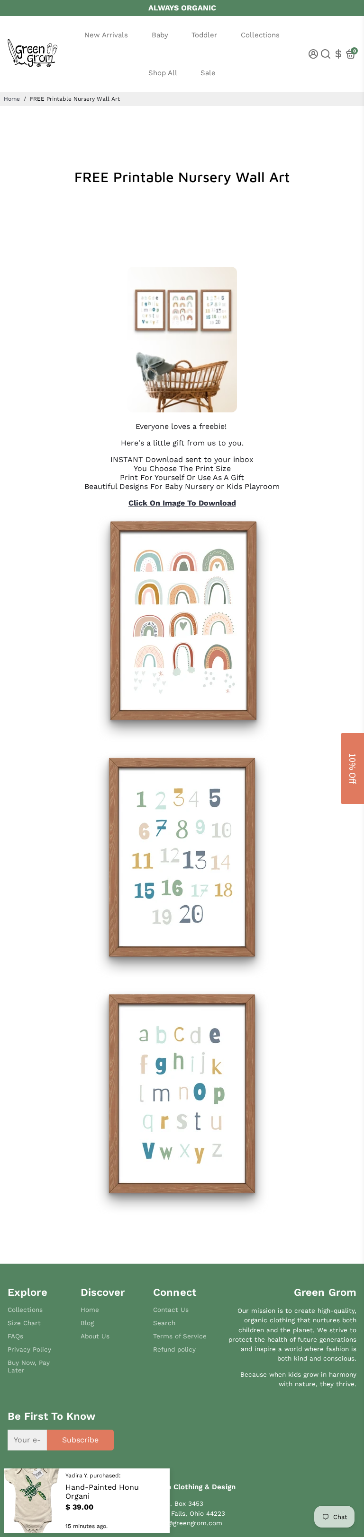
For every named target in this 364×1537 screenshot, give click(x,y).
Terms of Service (180, 1336)
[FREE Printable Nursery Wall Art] (182, 409)
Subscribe (80, 1439)
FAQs (15, 1336)
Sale (208, 73)
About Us (95, 1336)
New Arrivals (106, 35)
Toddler (204, 35)
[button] (352, 768)
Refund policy (174, 1349)
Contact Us (171, 1309)
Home (12, 99)
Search (164, 1323)
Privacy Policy (29, 1349)
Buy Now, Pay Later (29, 1366)
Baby (160, 35)
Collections (260, 35)
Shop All (162, 73)
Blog (87, 1323)
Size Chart (24, 1323)
